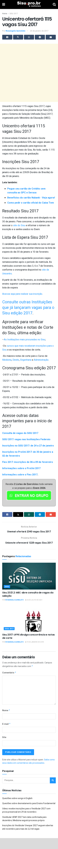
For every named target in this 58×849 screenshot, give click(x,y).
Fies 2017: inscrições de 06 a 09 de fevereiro (27, 462)
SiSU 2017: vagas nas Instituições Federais (26, 439)
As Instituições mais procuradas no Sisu (24, 339)
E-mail (6, 724)
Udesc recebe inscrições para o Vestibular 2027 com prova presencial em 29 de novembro (26, 810)
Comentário (9, 672)
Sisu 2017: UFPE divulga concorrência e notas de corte (28, 636)
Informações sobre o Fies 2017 (19, 474)
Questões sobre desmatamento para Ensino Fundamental (28, 803)
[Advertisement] (29, 73)
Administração (41, 360)
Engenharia (25, 360)
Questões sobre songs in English (17, 798)
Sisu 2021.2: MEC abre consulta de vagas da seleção (27, 594)
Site (4, 737)
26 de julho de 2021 (34, 600)
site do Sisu (19, 225)
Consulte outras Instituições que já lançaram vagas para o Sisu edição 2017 (28, 307)
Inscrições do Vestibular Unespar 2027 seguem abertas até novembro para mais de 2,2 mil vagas (27, 827)
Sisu (7, 586)
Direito (15, 360)
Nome (6, 710)
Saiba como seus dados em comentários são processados (28, 761)
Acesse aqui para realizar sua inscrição (22, 294)
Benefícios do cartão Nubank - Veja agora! (31, 197)
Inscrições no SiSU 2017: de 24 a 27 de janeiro (28, 445)
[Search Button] (53, 780)
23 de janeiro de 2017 (39, 30)
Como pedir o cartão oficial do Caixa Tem (30, 203)
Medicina (6, 360)
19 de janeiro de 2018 (35, 642)
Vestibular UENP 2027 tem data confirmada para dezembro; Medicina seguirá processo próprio (24, 819)
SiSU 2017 (14, 13)
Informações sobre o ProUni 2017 (21, 468)
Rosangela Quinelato (15, 30)
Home (4, 13)
